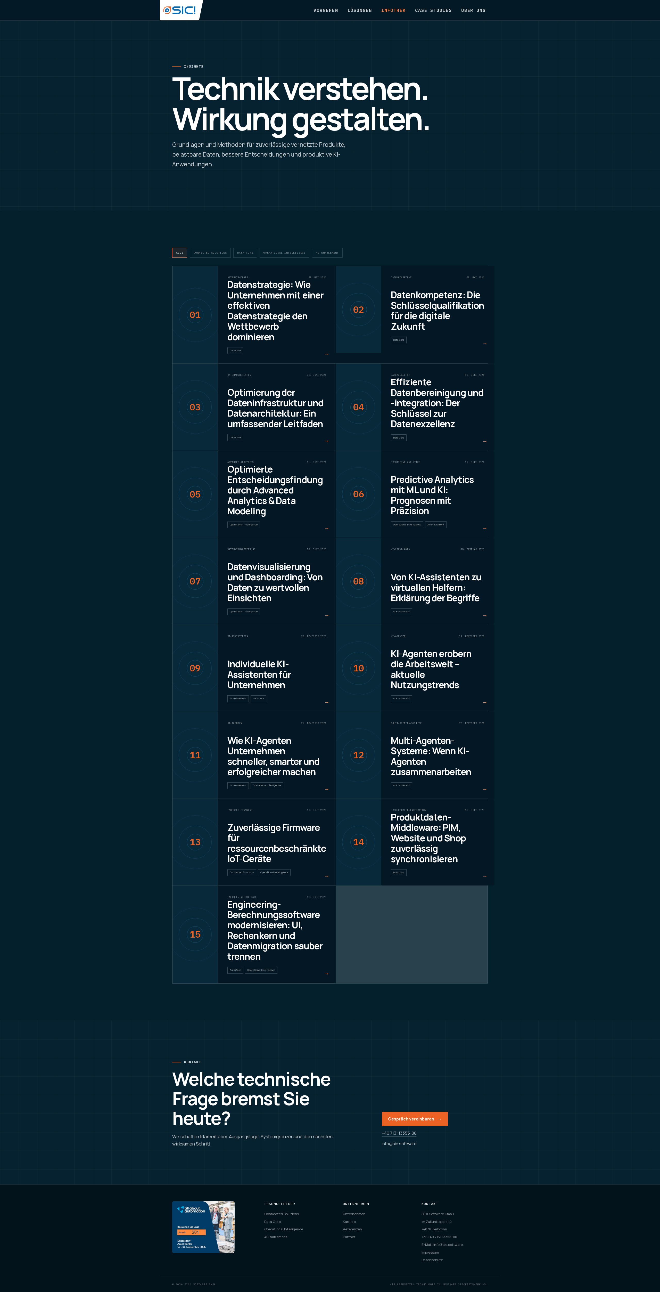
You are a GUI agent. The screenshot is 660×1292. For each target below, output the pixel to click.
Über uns (473, 10)
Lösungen (360, 10)
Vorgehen (326, 10)
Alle (179, 252)
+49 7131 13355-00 (399, 1133)
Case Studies (433, 10)
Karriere (349, 1221)
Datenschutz (432, 1259)
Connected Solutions (210, 252)
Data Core (245, 252)
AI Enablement (327, 252)
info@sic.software (399, 1144)
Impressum (430, 1252)
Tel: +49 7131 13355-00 (439, 1236)
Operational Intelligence (284, 252)
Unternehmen (354, 1214)
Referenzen (352, 1229)
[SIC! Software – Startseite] (181, 10)
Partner (349, 1236)
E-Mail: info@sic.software (442, 1244)
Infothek (393, 10)
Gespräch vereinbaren (415, 1119)
